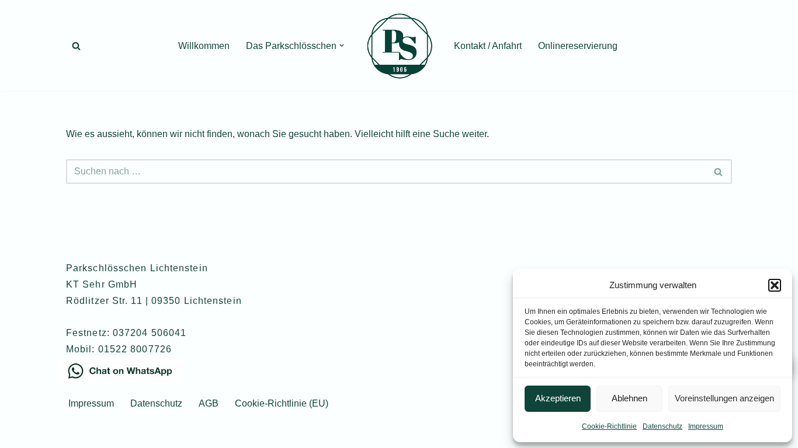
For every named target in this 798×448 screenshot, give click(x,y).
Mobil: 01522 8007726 (119, 349)
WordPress (183, 433)
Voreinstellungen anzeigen (724, 398)
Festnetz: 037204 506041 (126, 333)
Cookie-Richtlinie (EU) (281, 403)
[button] (774, 285)
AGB (208, 403)
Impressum (705, 426)
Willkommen (204, 46)
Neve (77, 433)
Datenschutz (662, 426)
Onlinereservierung (577, 46)
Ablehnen (629, 398)
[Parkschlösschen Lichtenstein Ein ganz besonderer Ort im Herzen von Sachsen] (399, 45)
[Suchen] (76, 45)
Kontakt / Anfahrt (488, 46)
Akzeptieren (558, 398)
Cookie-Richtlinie (609, 426)
